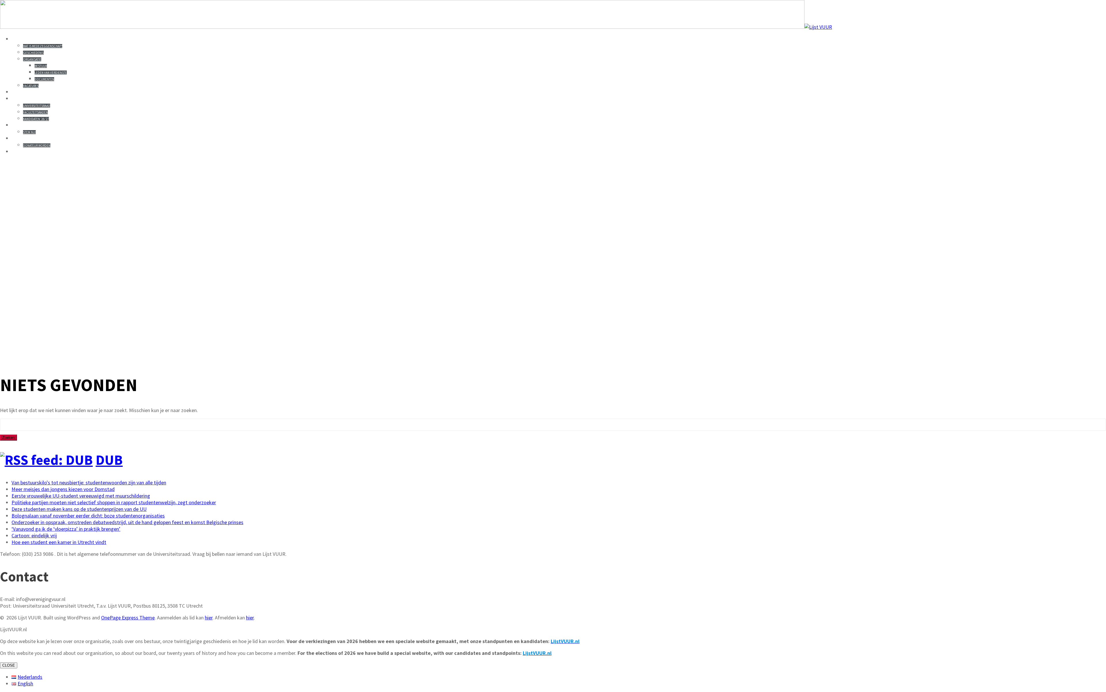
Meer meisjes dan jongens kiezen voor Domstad (63, 489)
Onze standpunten (40, 92)
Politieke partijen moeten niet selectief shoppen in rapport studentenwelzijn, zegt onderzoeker (114, 502)
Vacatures (31, 86)
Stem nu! (29, 132)
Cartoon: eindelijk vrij (34, 535)
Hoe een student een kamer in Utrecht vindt (59, 542)
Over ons (25, 39)
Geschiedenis (33, 53)
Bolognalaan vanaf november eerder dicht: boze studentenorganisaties (88, 515)
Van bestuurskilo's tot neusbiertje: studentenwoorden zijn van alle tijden (89, 482)
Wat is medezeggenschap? (42, 46)
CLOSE (8, 665)
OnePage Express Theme (128, 617)
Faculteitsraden (35, 112)
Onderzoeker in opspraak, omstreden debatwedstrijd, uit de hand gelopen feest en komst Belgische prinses (127, 522)
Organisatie (32, 59)
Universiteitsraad (36, 106)
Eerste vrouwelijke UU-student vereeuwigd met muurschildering (81, 495)
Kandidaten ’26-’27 (36, 119)
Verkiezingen (32, 125)
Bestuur (41, 66)
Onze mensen (31, 98)
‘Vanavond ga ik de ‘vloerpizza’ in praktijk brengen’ (66, 529)
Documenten (44, 79)
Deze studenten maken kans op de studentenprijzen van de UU (79, 509)
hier (209, 617)
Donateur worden (36, 145)
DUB (109, 460)
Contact (24, 151)
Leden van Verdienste (51, 73)
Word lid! (26, 138)
